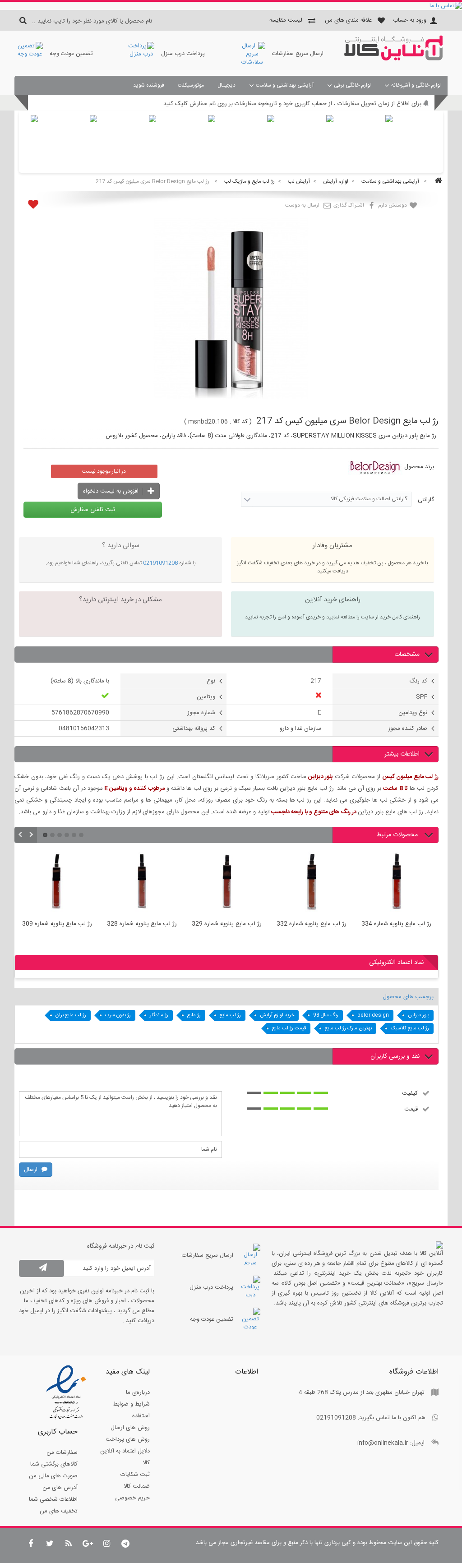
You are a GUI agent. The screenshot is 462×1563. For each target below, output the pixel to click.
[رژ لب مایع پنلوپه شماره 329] (218, 883)
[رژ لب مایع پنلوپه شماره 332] (303, 883)
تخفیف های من (59, 1511)
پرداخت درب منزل (183, 54)
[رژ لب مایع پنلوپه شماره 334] (387, 883)
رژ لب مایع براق (70, 1015)
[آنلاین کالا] (393, 59)
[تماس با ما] (231, 6)
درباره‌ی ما (138, 1392)
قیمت (411, 1108)
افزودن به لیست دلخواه (111, 491)
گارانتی (425, 500)
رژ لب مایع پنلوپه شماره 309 (48, 924)
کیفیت (410, 1092)
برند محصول (419, 467)
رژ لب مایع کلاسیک (410, 1028)
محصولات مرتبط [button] (398, 835)
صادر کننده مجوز (407, 728)
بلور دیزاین (418, 1015)
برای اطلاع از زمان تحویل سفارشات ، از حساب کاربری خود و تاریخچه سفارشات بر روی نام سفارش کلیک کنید (292, 104)
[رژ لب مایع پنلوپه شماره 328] (133, 883)
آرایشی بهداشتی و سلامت (285, 85)
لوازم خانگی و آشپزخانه (416, 85)
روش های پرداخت (128, 1439)
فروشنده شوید (148, 85)
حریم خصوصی (132, 1498)
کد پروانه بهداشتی (193, 728)
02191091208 (160, 562)
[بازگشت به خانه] (436, 181)
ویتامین (206, 697)
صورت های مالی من (53, 1476)
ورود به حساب (409, 20)
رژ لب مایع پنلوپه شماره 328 (133, 924)
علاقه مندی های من (348, 20)
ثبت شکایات (135, 1475)
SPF (421, 697)
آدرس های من (60, 1488)
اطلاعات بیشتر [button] (402, 754)
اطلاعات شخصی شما (53, 1499)
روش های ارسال (130, 1428)
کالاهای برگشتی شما (54, 1464)
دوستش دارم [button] (393, 205)
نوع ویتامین (412, 713)
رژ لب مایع (230, 1015)
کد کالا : (239, 422)
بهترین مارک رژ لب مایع (348, 1028)
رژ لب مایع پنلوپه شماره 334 (387, 924)
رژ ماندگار (159, 1015)
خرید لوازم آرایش (277, 1015)
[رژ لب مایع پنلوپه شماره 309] (48, 883)
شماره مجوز (201, 713)
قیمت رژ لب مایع (289, 1028)
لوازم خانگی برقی (352, 85)
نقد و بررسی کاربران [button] (395, 1056)
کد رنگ (418, 681)
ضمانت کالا (137, 1486)
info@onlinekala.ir (382, 1443)
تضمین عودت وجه (71, 54)
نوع (211, 681)
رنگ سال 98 (325, 1015)
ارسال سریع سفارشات (297, 54)
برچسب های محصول (408, 997)
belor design (373, 1015)
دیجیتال (226, 85)
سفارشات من (62, 1452)
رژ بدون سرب (118, 1015)
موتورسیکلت (191, 85)
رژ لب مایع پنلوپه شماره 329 (218, 924)
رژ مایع (194, 1015)
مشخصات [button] (407, 654)
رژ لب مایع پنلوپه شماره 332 (302, 924)
